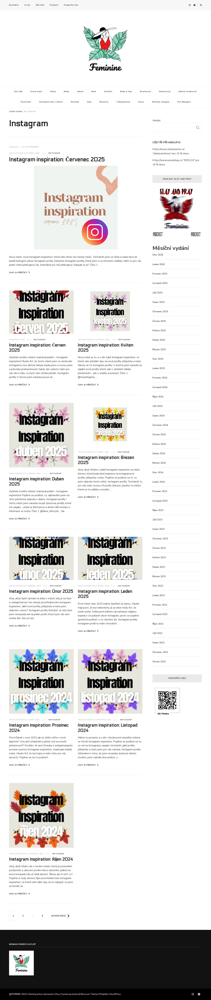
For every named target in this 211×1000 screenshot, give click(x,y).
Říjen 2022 (157, 623)
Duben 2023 (158, 567)
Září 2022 (157, 633)
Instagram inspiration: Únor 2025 (41, 591)
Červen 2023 (159, 548)
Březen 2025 (159, 349)
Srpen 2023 (158, 529)
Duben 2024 (158, 453)
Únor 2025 (157, 358)
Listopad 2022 (159, 614)
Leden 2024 (158, 481)
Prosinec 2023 (159, 491)
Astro (141, 102)
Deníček (75, 102)
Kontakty (14, 5)
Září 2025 (157, 292)
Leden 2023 (158, 595)
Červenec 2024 (160, 425)
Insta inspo (36, 91)
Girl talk (18, 91)
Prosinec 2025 (159, 273)
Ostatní (108, 91)
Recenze (104, 102)
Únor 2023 (157, 585)
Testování (25, 102)
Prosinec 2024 (159, 377)
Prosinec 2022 (159, 604)
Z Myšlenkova (123, 102)
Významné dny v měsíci (51, 102)
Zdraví (80, 91)
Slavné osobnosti (188, 91)
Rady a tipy (126, 91)
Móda (66, 91)
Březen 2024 (159, 462)
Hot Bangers (184, 102)
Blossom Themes (90, 994)
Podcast (54, 5)
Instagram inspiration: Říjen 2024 (41, 859)
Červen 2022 (159, 661)
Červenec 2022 (160, 652)
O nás (27, 5)
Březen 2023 (159, 576)
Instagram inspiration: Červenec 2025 (57, 159)
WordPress (115, 994)
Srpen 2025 (158, 302)
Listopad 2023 (159, 500)
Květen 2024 (159, 444)
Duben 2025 (158, 340)
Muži (93, 91)
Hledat (156, 120)
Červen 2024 (159, 434)
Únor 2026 (157, 254)
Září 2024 (157, 406)
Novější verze (58, 916)
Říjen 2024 (157, 396)
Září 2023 (157, 519)
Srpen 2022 (158, 642)
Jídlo (89, 102)
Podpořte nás (71, 5)
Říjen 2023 (157, 510)
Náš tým (40, 5)
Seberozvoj (165, 91)
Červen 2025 (159, 321)
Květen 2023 (159, 557)
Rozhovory (145, 91)
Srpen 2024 (158, 415)
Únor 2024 (157, 472)
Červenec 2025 (160, 311)
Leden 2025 (158, 368)
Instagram (54, 153)
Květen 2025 (159, 330)
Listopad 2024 (159, 387)
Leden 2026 (158, 264)
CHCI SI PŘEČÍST (18, 272)
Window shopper (161, 102)
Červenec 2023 (160, 538)
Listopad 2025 (159, 283)
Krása (53, 91)
